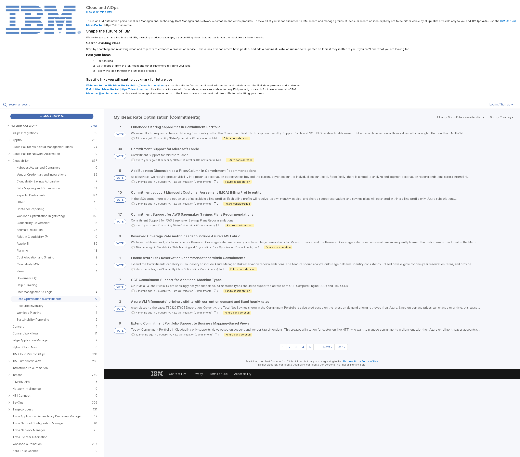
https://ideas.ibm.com (134, 89)
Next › (327, 347)
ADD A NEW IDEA (53, 116)
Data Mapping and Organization (192, 247)
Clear (94, 125)
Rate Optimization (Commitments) (190, 138)
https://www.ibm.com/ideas (148, 85)
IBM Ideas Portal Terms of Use (360, 361)
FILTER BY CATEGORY (24, 125)
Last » (341, 347)
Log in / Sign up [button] (500, 104)
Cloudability (161, 138)
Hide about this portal (99, 11)
